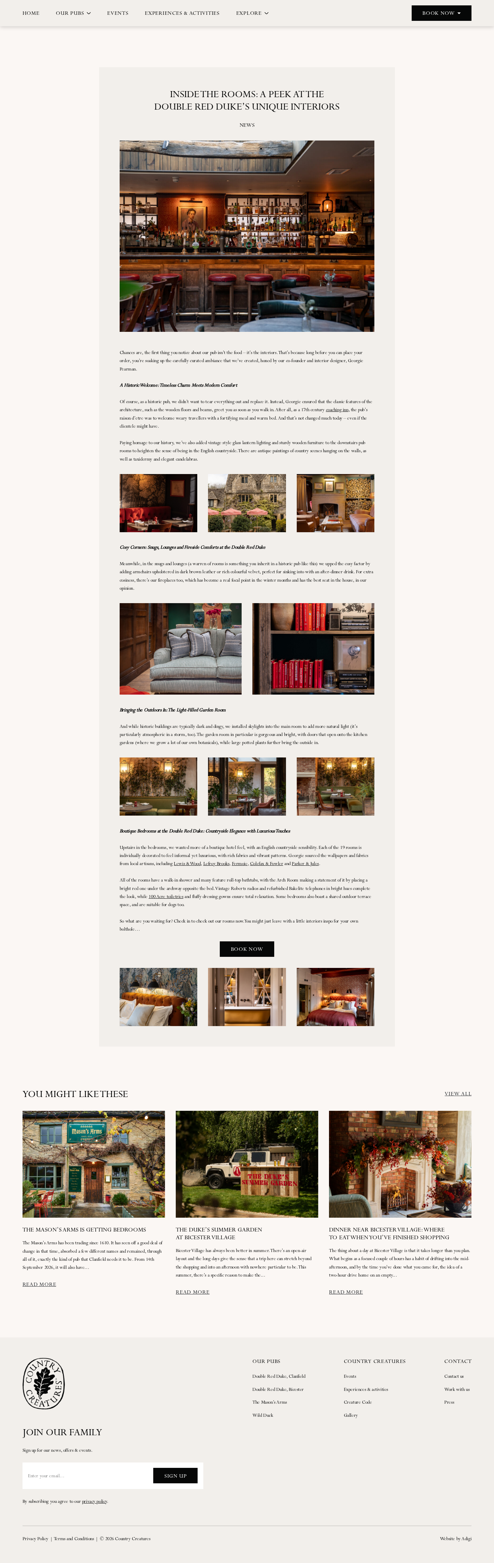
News (247, 125)
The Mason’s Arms (269, 1402)
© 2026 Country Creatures (125, 1538)
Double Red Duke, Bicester (278, 1389)
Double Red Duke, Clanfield (278, 1376)
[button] (442, 13)
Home (31, 13)
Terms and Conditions (74, 1538)
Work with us (456, 1389)
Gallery (351, 1415)
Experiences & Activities (182, 13)
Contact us (454, 1376)
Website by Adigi (456, 1538)
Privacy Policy (35, 1538)
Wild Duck (262, 1415)
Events (117, 13)
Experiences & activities (366, 1389)
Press (449, 1402)
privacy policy (94, 1501)
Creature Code (358, 1402)
